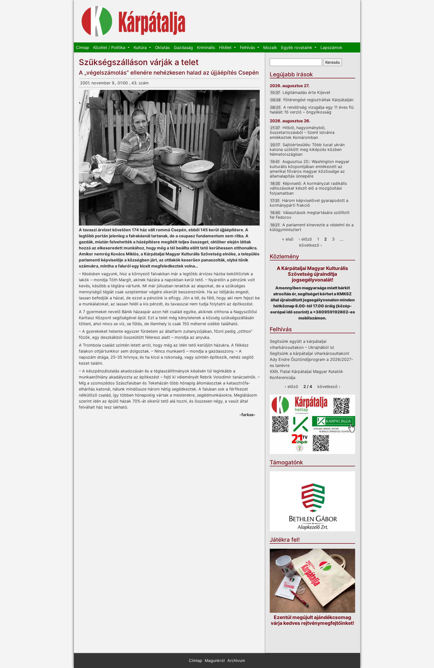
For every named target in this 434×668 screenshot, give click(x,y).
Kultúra (141, 47)
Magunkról (215, 660)
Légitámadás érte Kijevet (306, 92)
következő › (310, 245)
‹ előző (305, 239)
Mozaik (270, 47)
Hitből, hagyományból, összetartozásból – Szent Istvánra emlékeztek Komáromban (302, 132)
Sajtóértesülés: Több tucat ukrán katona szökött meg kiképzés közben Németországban (307, 149)
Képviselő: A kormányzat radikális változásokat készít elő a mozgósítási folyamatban (308, 188)
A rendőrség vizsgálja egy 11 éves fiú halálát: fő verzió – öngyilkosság (312, 110)
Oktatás (162, 47)
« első (287, 239)
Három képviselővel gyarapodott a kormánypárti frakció (309, 203)
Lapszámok (331, 47)
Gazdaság (183, 47)
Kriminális (206, 47)
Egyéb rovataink (297, 47)
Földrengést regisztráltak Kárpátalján (318, 99)
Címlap (82, 47)
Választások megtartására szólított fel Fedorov (310, 215)
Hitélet (226, 47)
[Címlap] (133, 21)
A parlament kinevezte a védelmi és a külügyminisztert (312, 227)
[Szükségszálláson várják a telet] (169, 158)
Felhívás (248, 47)
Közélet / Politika (110, 47)
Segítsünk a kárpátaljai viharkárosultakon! (309, 353)
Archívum (236, 660)
